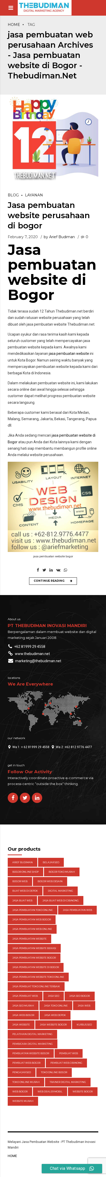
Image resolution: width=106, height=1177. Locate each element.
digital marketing (60, 890)
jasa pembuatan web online (32, 929)
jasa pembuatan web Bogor (31, 919)
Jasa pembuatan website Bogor (34, 957)
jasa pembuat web (25, 995)
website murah (22, 1101)
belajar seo (51, 862)
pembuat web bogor (26, 1062)
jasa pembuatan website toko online (38, 976)
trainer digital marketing (68, 1082)
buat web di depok (25, 890)
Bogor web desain (50, 881)
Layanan (34, 195)
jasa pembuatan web (77, 910)
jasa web (84, 1005)
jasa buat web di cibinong (60, 900)
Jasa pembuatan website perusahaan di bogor (49, 215)
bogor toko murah (62, 871)
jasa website (21, 1024)
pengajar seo (21, 1072)
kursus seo (84, 1024)
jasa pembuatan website (69, 353)
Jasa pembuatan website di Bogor (52, 272)
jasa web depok (55, 1015)
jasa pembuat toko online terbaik (36, 986)
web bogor (20, 1091)
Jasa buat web (22, 900)
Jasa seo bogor (79, 995)
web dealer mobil (50, 1091)
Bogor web (20, 881)
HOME (12, 1156)
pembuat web (68, 1053)
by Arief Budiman (59, 237)
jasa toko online (56, 1005)
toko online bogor (54, 1072)
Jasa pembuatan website (29, 938)
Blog (13, 195)
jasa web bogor (23, 1015)
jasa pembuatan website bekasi (34, 948)
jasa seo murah (23, 1005)
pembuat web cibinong (66, 1062)
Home (14, 24)
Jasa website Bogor (53, 1024)
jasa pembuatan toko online (32, 910)
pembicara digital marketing (32, 1043)
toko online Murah (26, 1082)
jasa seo (53, 995)
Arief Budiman (22, 862)
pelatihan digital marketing (32, 1034)
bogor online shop (25, 871)
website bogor (83, 1091)
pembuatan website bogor (30, 1053)
